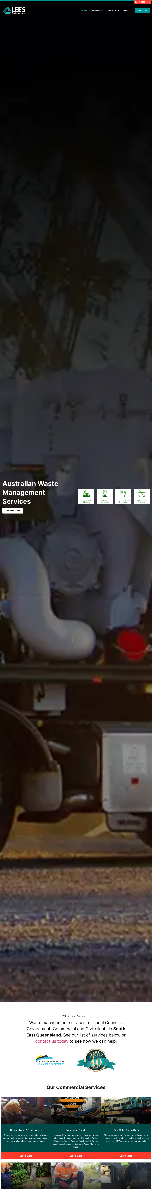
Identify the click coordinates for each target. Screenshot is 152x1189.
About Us (112, 10)
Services (96, 10)
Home (84, 10)
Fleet (126, 10)
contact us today (51, 1041)
